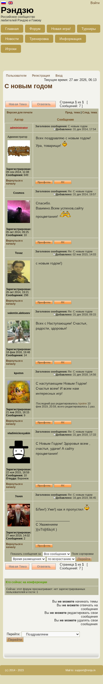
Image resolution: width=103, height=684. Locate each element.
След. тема (89, 112)
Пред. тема (72, 112)
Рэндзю (17, 10)
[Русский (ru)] (3, 3)
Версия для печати (19, 112)
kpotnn (82, 403)
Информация (71, 39)
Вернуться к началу (14, 182)
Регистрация (41, 75)
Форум (35, 29)
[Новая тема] (17, 104)
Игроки (10, 49)
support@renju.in (85, 670)
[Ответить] (44, 104)
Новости (12, 39)
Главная (12, 29)
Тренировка (39, 39)
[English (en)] (10, 3)
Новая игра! (61, 29)
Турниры (89, 29)
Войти (95, 3)
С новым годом (28, 85)
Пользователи (16, 75)
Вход (59, 75)
